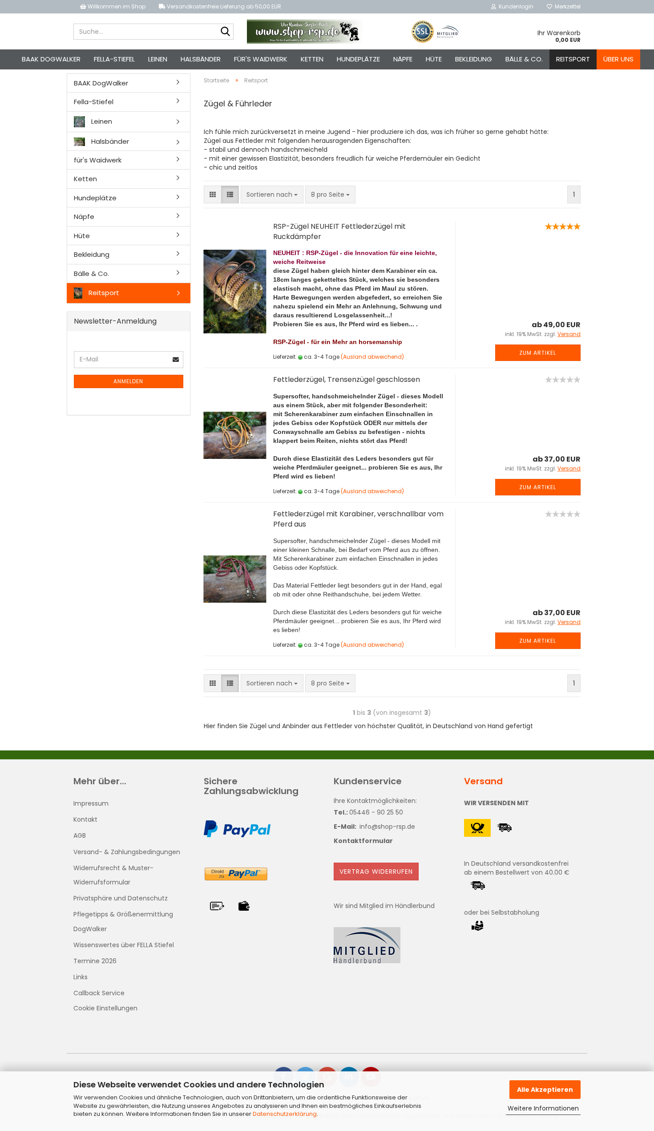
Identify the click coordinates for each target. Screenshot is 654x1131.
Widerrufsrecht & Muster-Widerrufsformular (113, 875)
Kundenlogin (514, 6)
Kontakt (85, 819)
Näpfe (402, 59)
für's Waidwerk (260, 59)
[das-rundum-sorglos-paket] (305, 31)
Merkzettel (566, 6)
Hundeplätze (358, 59)
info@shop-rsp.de (387, 826)
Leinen (157, 59)
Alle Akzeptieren (545, 1089)
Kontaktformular (363, 840)
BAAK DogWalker (51, 59)
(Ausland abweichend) (372, 357)
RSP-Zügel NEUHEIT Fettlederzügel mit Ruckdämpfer (339, 231)
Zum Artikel (537, 353)
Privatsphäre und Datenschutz (120, 898)
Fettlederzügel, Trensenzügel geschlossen (346, 379)
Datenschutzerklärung (285, 1114)
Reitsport (573, 59)
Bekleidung (473, 59)
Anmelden (128, 381)
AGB (79, 835)
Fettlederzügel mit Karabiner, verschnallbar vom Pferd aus (358, 519)
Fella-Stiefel (114, 59)
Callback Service (99, 993)
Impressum (91, 803)
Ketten (312, 59)
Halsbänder (201, 59)
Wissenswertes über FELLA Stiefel (123, 944)
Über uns (618, 59)
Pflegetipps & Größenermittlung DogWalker (123, 921)
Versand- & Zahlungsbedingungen (126, 851)
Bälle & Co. (524, 59)
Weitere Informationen (543, 1108)
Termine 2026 (95, 961)
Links (80, 977)
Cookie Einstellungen (105, 1008)
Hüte (434, 59)
